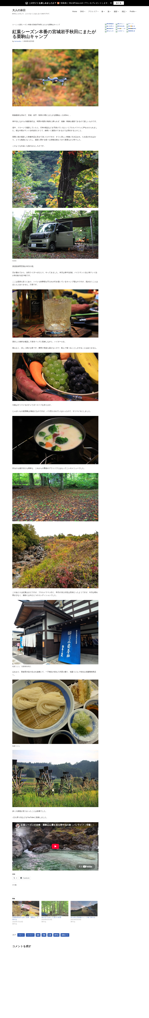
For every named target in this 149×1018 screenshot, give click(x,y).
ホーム (14, 24)
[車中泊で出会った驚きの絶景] (54, 908)
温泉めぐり (65, 935)
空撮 (44, 935)
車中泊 (56, 935)
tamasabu (17, 41)
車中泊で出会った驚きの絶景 (51, 917)
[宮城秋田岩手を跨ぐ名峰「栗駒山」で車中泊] (25, 908)
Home (74, 11)
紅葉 (50, 935)
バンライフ (30, 935)
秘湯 (38, 935)
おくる (118, 3)
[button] (84, 11)
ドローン (21, 935)
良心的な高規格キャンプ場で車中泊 (83, 917)
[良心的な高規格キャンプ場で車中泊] (84, 908)
